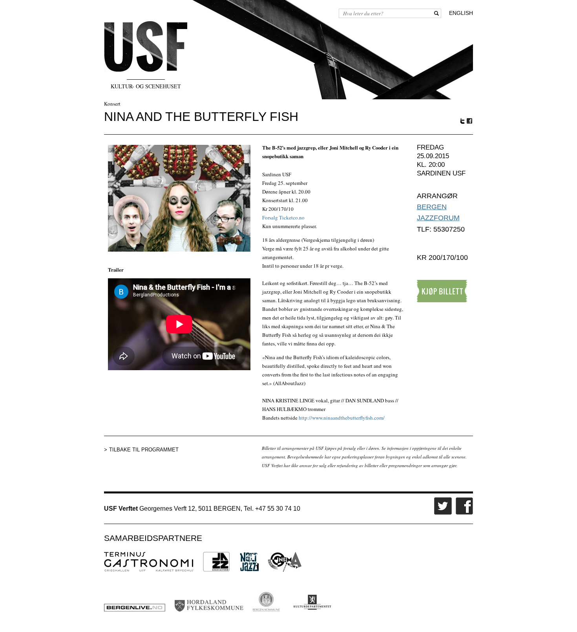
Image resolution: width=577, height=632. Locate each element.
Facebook (470, 121)
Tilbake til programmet (144, 450)
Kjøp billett (442, 291)
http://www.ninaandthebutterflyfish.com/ (342, 417)
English (461, 13)
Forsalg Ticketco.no (283, 217)
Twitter (462, 121)
